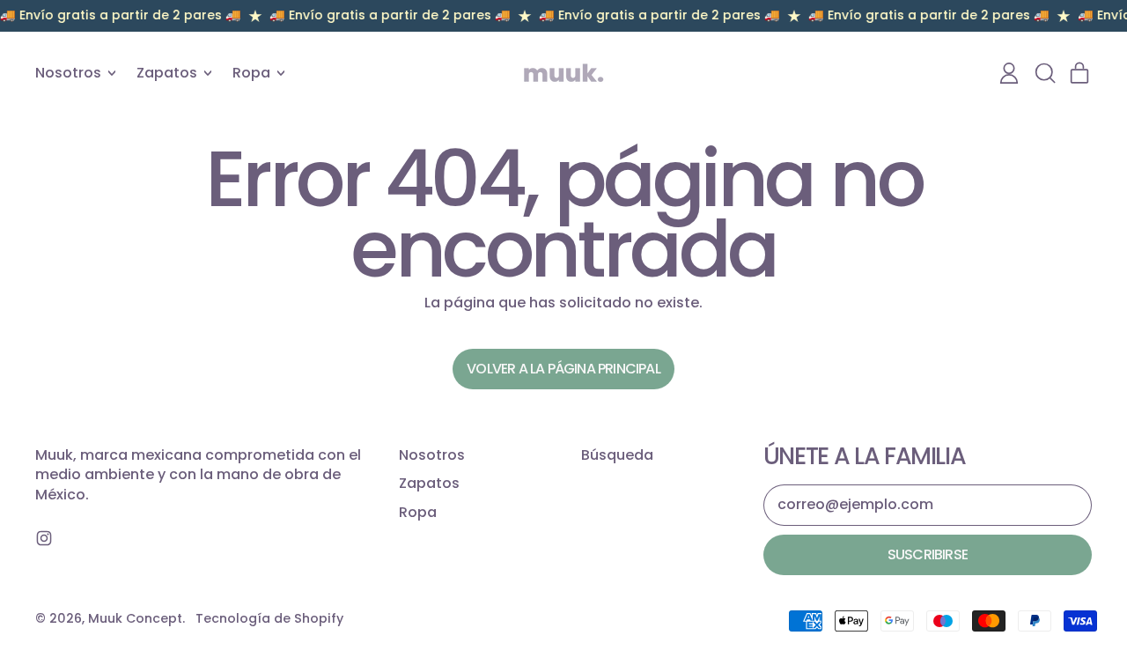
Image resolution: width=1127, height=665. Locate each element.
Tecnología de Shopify (269, 618)
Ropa (418, 512)
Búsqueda (617, 455)
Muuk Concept (135, 618)
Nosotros (432, 455)
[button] (1044, 73)
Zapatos (429, 483)
